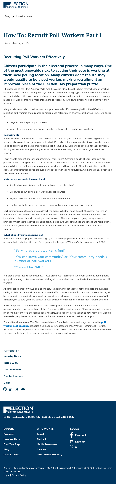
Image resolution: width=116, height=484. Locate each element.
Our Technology (13, 376)
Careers (41, 449)
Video (7, 382)
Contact (41, 439)
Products (8, 434)
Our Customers (13, 369)
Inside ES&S (11, 363)
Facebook (81, 435)
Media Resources (47, 444)
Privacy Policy (18, 475)
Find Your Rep (11, 444)
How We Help (11, 439)
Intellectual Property (49, 454)
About (40, 434)
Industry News (24, 16)
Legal (6, 475)
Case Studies (11, 454)
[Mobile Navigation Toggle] (104, 6)
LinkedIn (80, 441)
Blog (7, 16)
